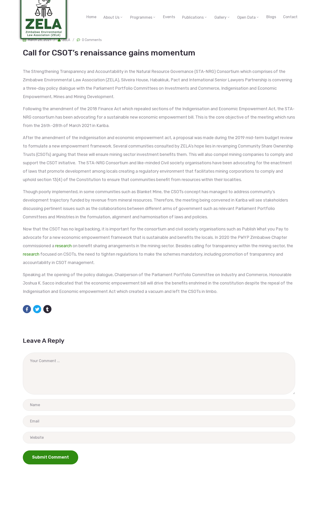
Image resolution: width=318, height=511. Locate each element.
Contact (290, 17)
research (63, 245)
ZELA (66, 40)
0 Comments (92, 40)
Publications (193, 17)
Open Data (246, 17)
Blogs (271, 17)
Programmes (141, 17)
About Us (111, 17)
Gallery (220, 17)
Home (91, 17)
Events (169, 17)
